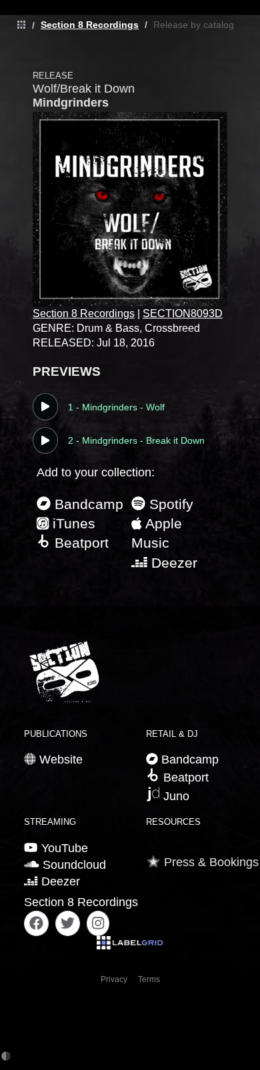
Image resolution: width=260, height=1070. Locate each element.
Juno (174, 796)
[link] (18, 25)
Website (59, 759)
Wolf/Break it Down (84, 88)
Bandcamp (87, 504)
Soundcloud (72, 864)
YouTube (62, 848)
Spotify (169, 504)
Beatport (80, 542)
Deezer (172, 562)
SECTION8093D (183, 313)
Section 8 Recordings (90, 24)
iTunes (72, 523)
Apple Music (156, 533)
